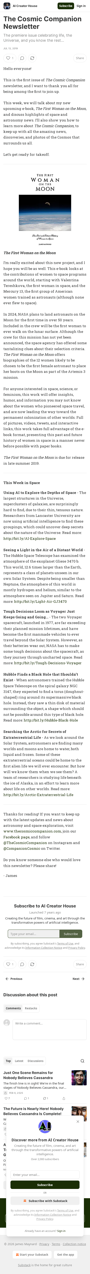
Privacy (44, 1244)
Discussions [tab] (35, 1061)
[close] (78, 1121)
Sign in (81, 6)
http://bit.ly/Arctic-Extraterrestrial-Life (38, 794)
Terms (56, 1244)
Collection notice (74, 1244)
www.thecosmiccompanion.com (32, 831)
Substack (24, 1265)
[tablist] (21, 1008)
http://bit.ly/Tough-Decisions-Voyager (48, 662)
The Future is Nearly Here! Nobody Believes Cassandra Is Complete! (33, 1111)
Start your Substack (34, 1255)
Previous (16, 979)
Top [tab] (8, 1061)
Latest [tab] (19, 1061)
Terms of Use (65, 1210)
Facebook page (16, 837)
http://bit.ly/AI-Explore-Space (29, 538)
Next (76, 979)
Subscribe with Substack (48, 1201)
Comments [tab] (13, 1008)
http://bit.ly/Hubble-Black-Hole (51, 720)
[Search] (82, 1061)
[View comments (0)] (22, 58)
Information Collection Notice (52, 1215)
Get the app (65, 1255)
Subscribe (65, 6)
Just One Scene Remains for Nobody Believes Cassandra (28, 1075)
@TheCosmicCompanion (25, 842)
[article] (45, 1085)
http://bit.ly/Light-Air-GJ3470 (40, 601)
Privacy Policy (44, 1219)
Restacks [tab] (31, 1008)
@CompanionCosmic (21, 848)
